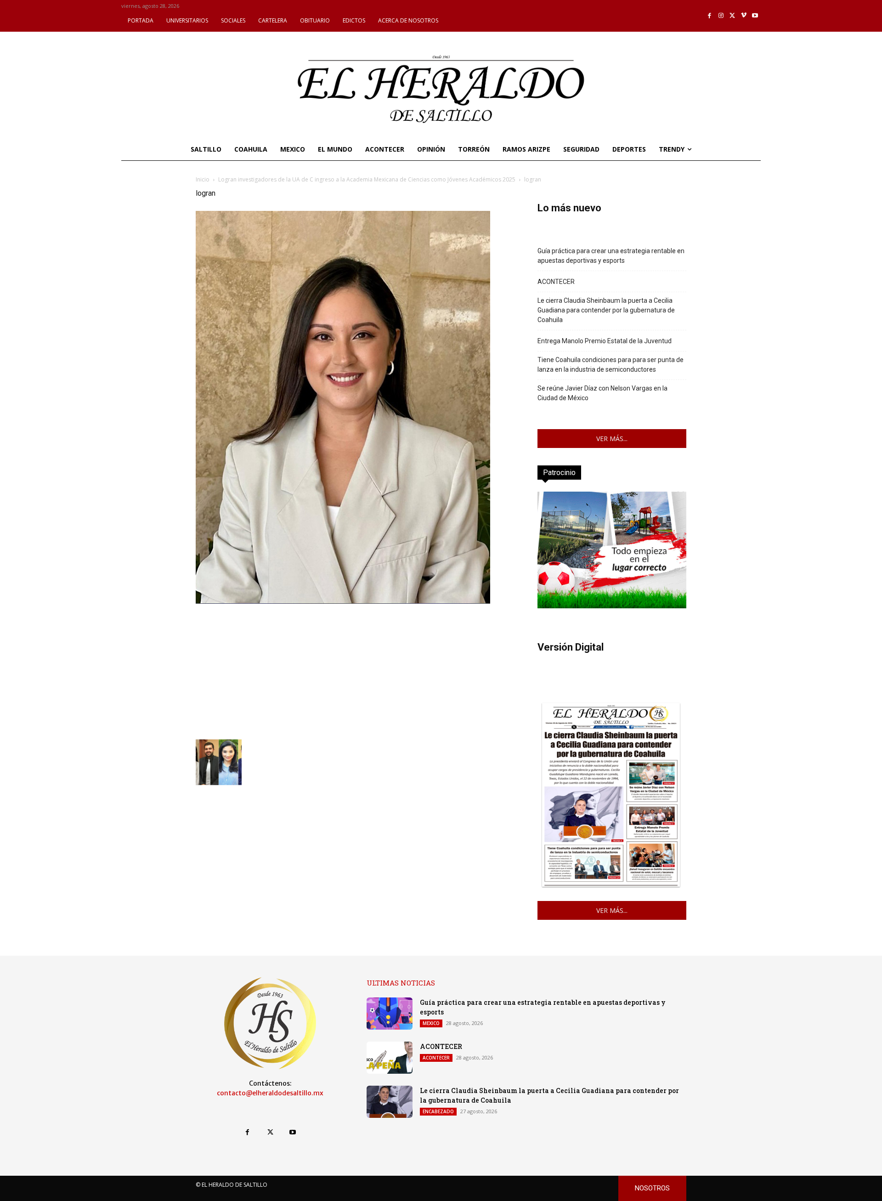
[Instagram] (721, 16)
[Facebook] (710, 16)
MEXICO (431, 1023)
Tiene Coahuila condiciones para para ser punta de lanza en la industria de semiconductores (610, 364)
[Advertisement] (355, 670)
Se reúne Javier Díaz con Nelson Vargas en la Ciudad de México (602, 393)
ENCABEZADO (438, 1111)
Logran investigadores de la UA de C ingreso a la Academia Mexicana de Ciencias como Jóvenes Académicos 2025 (366, 179)
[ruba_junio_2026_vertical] (611, 605)
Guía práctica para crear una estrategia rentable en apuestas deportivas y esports (610, 255)
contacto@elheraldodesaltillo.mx (270, 1093)
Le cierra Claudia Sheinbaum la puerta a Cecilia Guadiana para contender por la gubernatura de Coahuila (606, 310)
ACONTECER (556, 281)
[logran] (343, 601)
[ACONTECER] (390, 1058)
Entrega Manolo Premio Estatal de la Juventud (604, 341)
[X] (732, 16)
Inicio (202, 179)
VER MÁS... (612, 438)
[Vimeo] (744, 16)
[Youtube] (755, 16)
